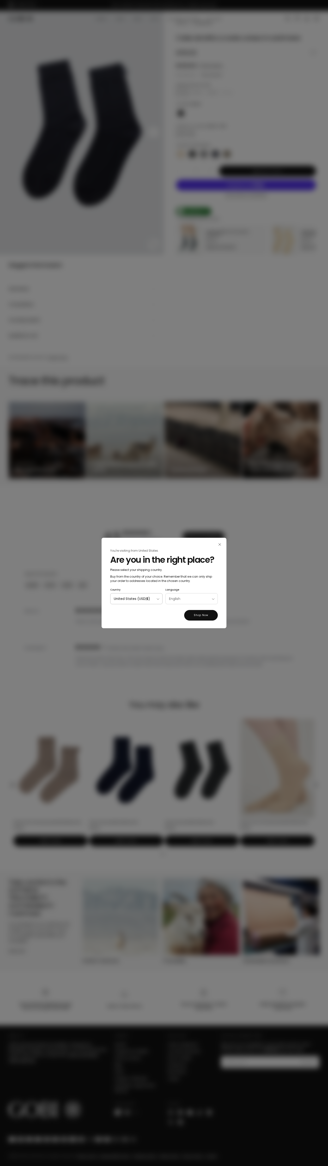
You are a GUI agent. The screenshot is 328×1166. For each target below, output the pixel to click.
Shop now (201, 615)
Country (115, 590)
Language (172, 590)
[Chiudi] (220, 544)
